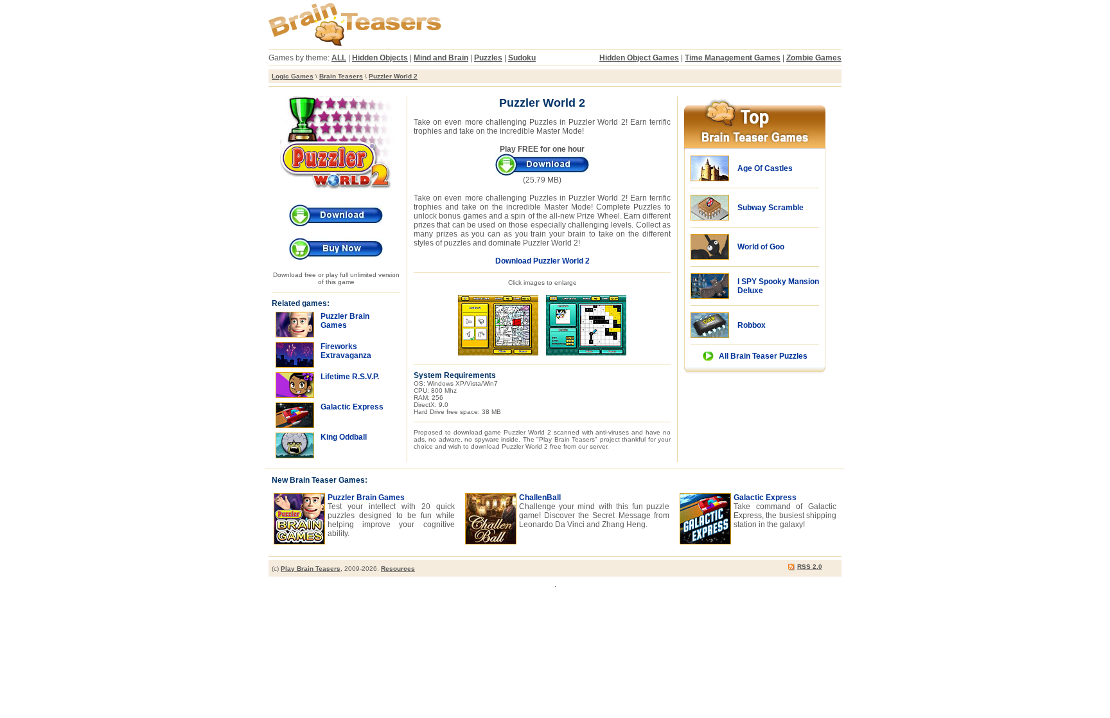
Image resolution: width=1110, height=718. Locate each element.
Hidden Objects (380, 57)
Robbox (751, 325)
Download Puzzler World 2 (542, 260)
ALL (338, 57)
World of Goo (760, 246)
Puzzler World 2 (393, 76)
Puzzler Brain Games (366, 497)
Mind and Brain (441, 57)
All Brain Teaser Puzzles (763, 356)
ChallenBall (540, 497)
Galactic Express (765, 497)
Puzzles (488, 57)
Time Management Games (732, 57)
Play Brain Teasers (310, 568)
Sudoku (522, 57)
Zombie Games (813, 57)
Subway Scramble (770, 207)
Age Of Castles (765, 168)
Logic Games (292, 76)
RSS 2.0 (809, 566)
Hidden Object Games (639, 57)
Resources (398, 568)
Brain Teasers (341, 76)
